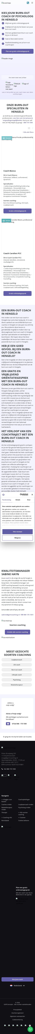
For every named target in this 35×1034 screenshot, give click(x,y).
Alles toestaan (17, 531)
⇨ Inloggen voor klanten (6, 800)
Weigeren (17, 538)
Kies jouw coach (17, 979)
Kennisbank (5, 820)
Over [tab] (28, 500)
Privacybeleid (17, 1009)
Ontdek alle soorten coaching (17, 632)
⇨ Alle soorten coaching (23, 813)
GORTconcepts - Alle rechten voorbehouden (17, 1004)
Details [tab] (18, 500)
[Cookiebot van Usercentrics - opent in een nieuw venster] (21, 494)
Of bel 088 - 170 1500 (19, 724)
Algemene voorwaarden (17, 1016)
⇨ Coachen (21, 817)
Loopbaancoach (16, 660)
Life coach (16, 665)
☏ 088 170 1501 (27, 615)
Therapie (4, 812)
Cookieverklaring (17, 1020)
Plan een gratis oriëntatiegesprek (17, 51)
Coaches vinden (6, 804)
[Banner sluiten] (32, 494)
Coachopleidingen (24, 799)
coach (7, 578)
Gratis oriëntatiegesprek (17, 211)
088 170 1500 (28, 123)
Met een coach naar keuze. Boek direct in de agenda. (24, 894)
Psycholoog (17, 680)
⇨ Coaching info (6, 817)
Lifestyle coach (17, 675)
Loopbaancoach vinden (25, 804)
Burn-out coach (17, 670)
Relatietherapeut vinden (6, 808)
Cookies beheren (23, 820)
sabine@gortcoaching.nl (10, 615)
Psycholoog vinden (24, 807)
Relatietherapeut (17, 685)
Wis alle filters (29, 132)
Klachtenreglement (18, 1013)
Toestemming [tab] (6, 500)
